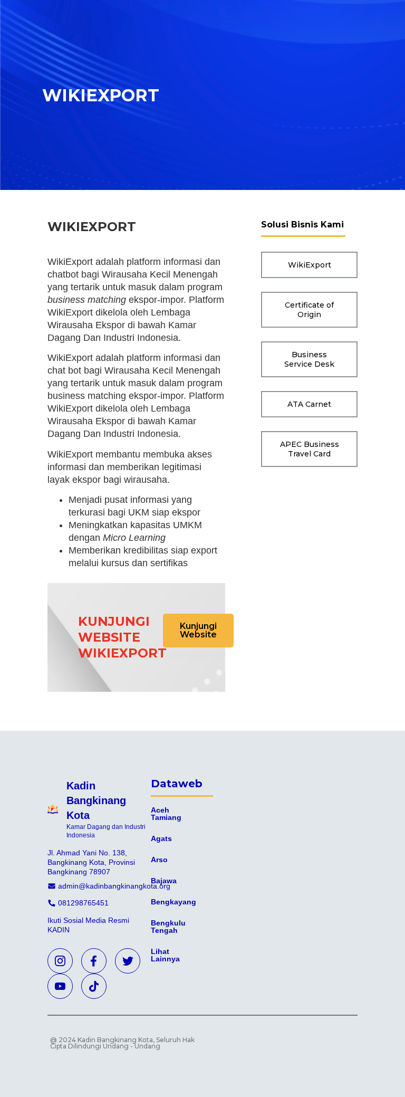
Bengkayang (173, 902)
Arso (159, 859)
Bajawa (164, 880)
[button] (198, 630)
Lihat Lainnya (165, 955)
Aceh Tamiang (166, 814)
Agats (161, 838)
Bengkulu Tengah (168, 926)
